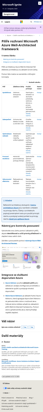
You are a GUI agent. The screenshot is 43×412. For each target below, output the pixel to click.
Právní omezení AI (8, 398)
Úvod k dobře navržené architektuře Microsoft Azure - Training (20, 348)
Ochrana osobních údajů (17, 400)
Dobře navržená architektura (23, 35)
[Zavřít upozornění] (39, 3)
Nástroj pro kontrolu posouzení (13, 59)
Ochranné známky (22, 406)
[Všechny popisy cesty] (3, 35)
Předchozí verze (21, 398)
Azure (9, 35)
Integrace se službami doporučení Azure (16, 62)
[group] (21, 140)
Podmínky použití (7, 406)
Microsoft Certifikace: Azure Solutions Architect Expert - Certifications (21, 362)
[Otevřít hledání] (31, 22)
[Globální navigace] (2, 22)
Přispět (4, 400)
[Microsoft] (21, 22)
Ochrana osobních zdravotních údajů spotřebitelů (18, 403)
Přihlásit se (37, 22)
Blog (30, 398)
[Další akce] (39, 35)
